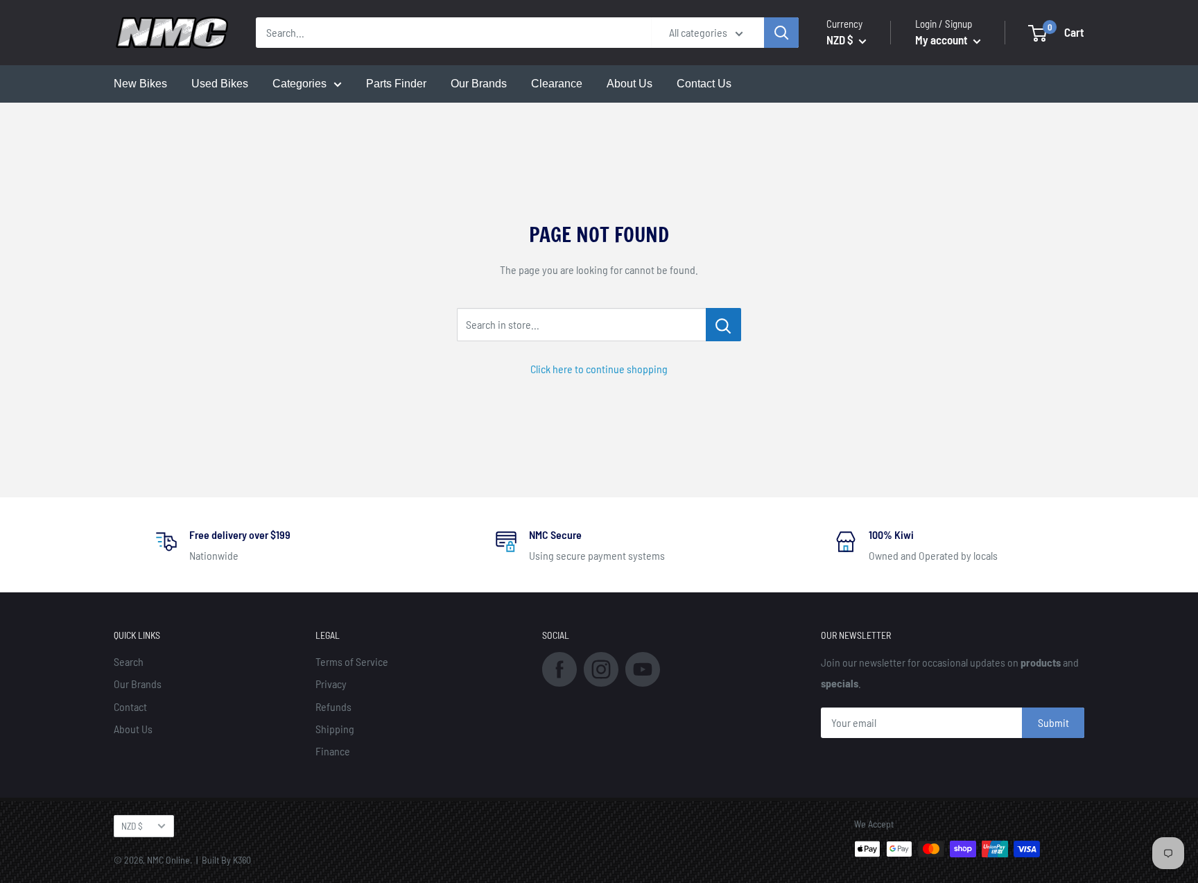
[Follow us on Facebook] (559, 667)
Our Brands (479, 83)
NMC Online (168, 860)
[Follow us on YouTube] (642, 667)
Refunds (333, 706)
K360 (242, 860)
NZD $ (132, 826)
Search (129, 661)
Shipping (334, 728)
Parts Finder (396, 83)
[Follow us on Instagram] (601, 667)
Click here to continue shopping (599, 368)
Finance (332, 750)
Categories (299, 83)
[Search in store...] (723, 324)
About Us (629, 83)
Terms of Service (351, 661)
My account (942, 39)
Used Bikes (219, 83)
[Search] (781, 32)
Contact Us (704, 83)
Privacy (331, 683)
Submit (1053, 722)
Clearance (556, 83)
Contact (130, 706)
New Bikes (140, 83)
